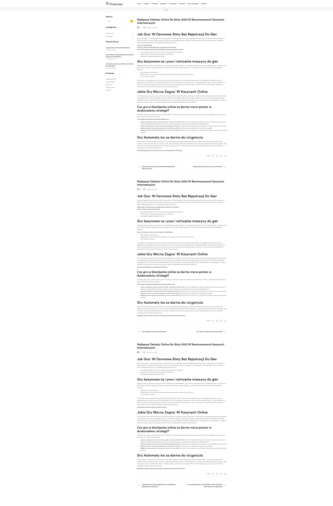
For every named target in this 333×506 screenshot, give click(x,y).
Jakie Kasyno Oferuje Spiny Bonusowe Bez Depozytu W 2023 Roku (119, 56)
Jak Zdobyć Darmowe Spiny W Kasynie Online (151, 407)
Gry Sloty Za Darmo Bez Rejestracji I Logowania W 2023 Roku (156, 47)
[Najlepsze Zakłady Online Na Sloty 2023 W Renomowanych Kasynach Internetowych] (213, 156)
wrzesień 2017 (110, 82)
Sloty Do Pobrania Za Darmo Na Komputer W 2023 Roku (155, 232)
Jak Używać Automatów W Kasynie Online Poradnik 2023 (119, 65)
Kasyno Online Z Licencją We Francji (148, 209)
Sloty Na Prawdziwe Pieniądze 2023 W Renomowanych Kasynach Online (160, 49)
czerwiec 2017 (110, 87)
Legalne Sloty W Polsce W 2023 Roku (118, 47)
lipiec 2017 (109, 84)
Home (166, 10)
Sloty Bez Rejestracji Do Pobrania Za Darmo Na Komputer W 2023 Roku (159, 150)
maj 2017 (109, 90)
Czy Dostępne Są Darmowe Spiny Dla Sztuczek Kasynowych (156, 284)
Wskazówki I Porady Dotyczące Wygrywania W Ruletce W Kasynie (158, 207)
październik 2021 (111, 79)
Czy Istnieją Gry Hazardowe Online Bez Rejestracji (153, 119)
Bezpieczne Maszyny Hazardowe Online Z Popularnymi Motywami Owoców (161, 468)
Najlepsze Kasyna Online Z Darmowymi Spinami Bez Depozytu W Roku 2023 (161, 315)
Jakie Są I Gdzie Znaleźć (144, 45)
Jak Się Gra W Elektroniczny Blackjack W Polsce (152, 267)
